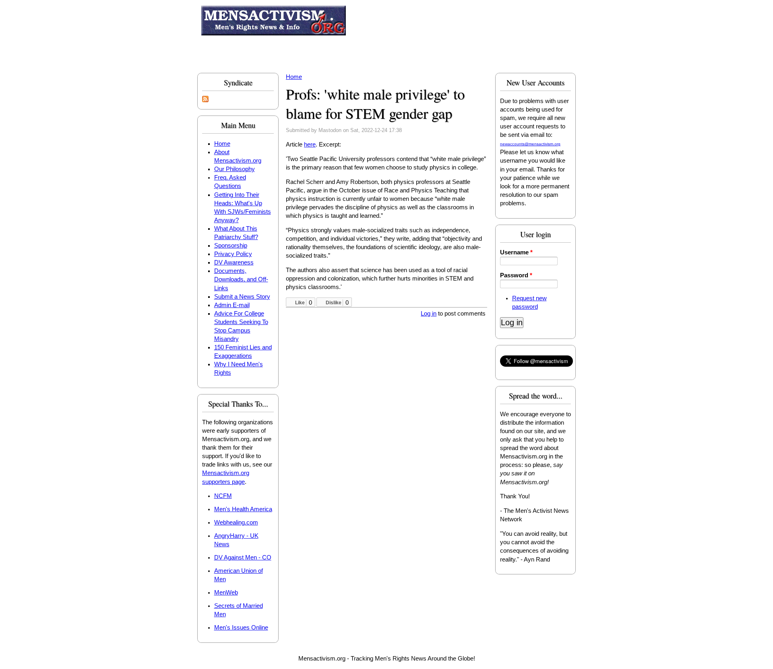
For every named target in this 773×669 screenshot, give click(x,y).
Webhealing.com (236, 522)
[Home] (273, 22)
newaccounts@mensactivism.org (530, 144)
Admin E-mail (232, 305)
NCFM (223, 496)
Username (516, 252)
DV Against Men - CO (242, 557)
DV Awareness (234, 262)
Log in (428, 313)
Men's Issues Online (241, 627)
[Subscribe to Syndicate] (205, 100)
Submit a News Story (242, 296)
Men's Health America (243, 509)
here (310, 144)
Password (516, 275)
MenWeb (226, 592)
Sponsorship (230, 245)
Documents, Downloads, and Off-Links (241, 279)
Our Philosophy (234, 169)
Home (222, 143)
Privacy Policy (233, 254)
